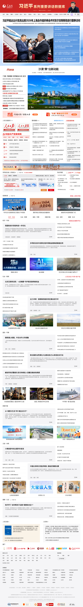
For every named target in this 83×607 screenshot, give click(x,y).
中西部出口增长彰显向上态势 (63, 223)
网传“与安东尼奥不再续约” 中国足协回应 (11, 467)
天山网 (37, 579)
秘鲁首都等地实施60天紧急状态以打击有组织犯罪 (13, 356)
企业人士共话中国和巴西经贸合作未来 (65, 339)
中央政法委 (30, 570)
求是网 (4, 577)
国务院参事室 (38, 572)
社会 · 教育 (24, 217)
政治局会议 (10, 140)
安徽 (49, 555)
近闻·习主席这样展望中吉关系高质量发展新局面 (45, 23)
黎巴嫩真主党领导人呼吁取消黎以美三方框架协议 (13, 353)
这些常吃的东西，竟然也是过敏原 (64, 513)
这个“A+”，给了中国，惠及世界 (73, 139)
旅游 (9, 460)
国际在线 (37, 577)
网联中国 (47, 217)
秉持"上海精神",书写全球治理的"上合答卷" (65, 54)
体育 (12, 460)
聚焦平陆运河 (41, 439)
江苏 (41, 555)
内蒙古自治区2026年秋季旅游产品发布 (65, 409)
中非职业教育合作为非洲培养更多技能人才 (66, 349)
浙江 (45, 555)
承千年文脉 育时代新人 (14, 143)
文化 (6, 460)
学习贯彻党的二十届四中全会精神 (62, 179)
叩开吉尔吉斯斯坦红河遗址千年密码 (14, 212)
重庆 (41, 558)
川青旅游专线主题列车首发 (14, 449)
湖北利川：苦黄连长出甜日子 (63, 503)
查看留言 (44, 190)
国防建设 (10, 383)
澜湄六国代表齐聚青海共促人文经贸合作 (66, 346)
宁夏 (24, 560)
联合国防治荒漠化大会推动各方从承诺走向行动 (46, 355)
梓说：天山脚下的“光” (71, 143)
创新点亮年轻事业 (7, 79)
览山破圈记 (34, 72)
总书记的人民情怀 (62, 175)
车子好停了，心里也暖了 (62, 293)
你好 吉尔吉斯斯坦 (63, 35)
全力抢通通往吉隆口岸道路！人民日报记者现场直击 (73, 152)
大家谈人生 (41, 495)
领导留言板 (6, 172)
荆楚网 (45, 579)
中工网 (20, 577)
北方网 (62, 579)
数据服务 (53, 587)
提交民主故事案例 (28, 172)
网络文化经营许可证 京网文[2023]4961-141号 (32, 597)
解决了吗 (47, 175)
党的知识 (26, 140)
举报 (68, 14)
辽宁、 (45, 179)
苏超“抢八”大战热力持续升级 (9, 471)
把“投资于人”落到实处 (14, 147)
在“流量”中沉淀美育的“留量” (63, 457)
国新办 (54, 572)
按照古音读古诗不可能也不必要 (9, 311)
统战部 (12, 570)
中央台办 (37, 570)
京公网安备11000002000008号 (69, 597)
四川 (45, 558)
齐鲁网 (20, 579)
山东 (12, 558)
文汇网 (54, 579)
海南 (37, 558)
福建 (3, 558)
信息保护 (67, 587)
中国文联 (12, 582)
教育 (7, 276)
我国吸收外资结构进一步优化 (15, 226)
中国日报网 (38, 574)
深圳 (33, 560)
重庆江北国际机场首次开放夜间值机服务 (66, 423)
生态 (34, 254)
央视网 (12, 574)
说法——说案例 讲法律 (75, 185)
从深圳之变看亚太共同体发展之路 (11, 81)
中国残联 (4, 582)
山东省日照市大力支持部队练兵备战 (65, 377)
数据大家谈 (14, 272)
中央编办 (46, 570)
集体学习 (16, 140)
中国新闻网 (46, 574)
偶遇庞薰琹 (59, 450)
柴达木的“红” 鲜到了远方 (38, 154)
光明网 (20, 574)
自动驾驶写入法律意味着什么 (9, 255)
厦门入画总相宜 (60, 446)
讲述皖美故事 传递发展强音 (14, 439)
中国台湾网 (55, 577)
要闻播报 (34, 120)
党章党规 (21, 140)
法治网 (12, 577)
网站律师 (62, 587)
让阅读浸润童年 (14, 495)
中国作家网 (21, 582)
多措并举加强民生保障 (8, 83)
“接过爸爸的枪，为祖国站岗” (63, 374)
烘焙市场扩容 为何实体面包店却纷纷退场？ (66, 510)
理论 (6, 143)
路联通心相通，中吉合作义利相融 (17, 338)
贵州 (49, 558)
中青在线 (71, 574)
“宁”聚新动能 (39, 72)
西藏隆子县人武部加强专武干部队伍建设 (66, 381)
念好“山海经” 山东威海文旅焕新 (56, 154)
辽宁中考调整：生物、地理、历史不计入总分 (67, 412)
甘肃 (16, 560)
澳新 (68, 555)
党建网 (54, 582)
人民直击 (72, 189)
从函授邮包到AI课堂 (14, 328)
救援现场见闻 (20, 98)
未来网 (70, 577)
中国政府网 (21, 572)
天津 (8, 555)
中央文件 (49, 10)
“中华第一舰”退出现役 (68, 401)
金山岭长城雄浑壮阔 (41, 328)
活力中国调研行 (73, 182)
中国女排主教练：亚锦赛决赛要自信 (10, 474)
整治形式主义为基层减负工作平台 (11, 160)
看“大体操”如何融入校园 (8, 307)
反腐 (6, 150)
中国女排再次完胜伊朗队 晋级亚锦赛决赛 (44, 466)
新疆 (28, 560)
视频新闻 (5, 195)
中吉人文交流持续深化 (60, 47)
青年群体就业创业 (62, 189)
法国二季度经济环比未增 (41, 401)
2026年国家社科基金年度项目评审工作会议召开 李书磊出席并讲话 (40, 125)
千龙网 (4, 579)
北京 (3, 555)
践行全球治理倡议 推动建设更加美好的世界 (65, 60)
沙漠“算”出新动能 (48, 69)
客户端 (61, 14)
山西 (16, 555)
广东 (28, 558)
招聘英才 (28, 587)
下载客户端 (21, 172)
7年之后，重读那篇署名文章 (11, 60)
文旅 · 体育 (59, 217)
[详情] (48, 533)
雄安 (37, 560)
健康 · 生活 (71, 217)
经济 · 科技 (11, 217)
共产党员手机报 (24, 160)
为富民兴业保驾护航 (13, 153)
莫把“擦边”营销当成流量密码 (41, 212)
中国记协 (46, 572)
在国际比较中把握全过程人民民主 (14, 86)
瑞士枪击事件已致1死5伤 (23, 108)
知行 (9, 137)
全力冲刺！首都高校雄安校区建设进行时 (44, 299)
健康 (6, 516)
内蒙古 (20, 555)
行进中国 (60, 185)
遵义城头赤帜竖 (12, 157)
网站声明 (57, 587)
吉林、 (48, 179)
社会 (4, 276)
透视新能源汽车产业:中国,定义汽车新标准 (13, 91)
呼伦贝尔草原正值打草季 (68, 328)
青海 (20, 560)
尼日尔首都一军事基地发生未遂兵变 (10, 367)
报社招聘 (23, 587)
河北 (12, 555)
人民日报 (5, 521)
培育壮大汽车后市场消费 (62, 230)
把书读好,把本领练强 (11, 88)
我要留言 (51, 190)
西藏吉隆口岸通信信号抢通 (11, 98)
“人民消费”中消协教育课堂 (14, 516)
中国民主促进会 (31, 582)
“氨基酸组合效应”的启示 (62, 384)
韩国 (63, 555)
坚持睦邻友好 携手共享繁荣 (62, 23)
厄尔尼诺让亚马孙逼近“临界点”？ (68, 272)
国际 (4, 332)
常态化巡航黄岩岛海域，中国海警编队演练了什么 (73, 148)
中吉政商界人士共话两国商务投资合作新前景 (67, 342)
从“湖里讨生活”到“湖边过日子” (16, 411)
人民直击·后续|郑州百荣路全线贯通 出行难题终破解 (13, 100)
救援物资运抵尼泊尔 (42, 160)
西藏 (8, 560)
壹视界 (21, 137)
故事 (13, 137)
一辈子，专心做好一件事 (8, 241)
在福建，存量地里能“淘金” (38, 150)
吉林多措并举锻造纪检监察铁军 (16, 150)
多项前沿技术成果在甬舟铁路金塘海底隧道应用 (46, 243)
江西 (8, 558)
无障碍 (64, 14)
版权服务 (48, 587)
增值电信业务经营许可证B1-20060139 (35, 594)
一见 (17, 137)
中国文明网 (71, 572)
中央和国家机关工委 (56, 570)
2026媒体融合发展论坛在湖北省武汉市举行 (14, 538)
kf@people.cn (29, 592)
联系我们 (72, 587)
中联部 (20, 570)
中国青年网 (63, 574)
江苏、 (51, 179)
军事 (7, 332)
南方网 (70, 579)
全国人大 (4, 572)
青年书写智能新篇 (16, 79)
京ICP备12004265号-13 (67, 594)
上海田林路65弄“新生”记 (62, 416)
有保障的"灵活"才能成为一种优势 (16, 105)
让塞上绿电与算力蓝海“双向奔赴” (58, 72)
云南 (41, 180)
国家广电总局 (30, 572)
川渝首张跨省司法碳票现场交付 (64, 283)
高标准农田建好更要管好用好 (63, 234)
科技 (31, 254)
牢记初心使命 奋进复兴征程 (63, 183)
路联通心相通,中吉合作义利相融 (62, 41)
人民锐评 (16, 14)
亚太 (9, 348)
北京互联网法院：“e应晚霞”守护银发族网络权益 (22, 282)
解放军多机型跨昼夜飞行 (68, 212)
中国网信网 (63, 572)
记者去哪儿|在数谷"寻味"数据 (10, 103)
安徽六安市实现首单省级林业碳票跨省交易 (66, 419)
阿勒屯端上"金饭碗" (7, 96)
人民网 (45, 521)
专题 (70, 23)
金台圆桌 (41, 272)
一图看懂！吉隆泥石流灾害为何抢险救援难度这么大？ (73, 156)
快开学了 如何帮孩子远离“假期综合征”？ (19, 505)
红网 (28, 579)
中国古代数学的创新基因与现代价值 (10, 304)
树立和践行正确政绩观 (75, 178)
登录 (78, 14)
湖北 (20, 558)
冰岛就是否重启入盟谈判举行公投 (14, 401)
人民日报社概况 (12, 587)
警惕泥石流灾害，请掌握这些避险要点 (65, 516)
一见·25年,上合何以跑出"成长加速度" (64, 58)
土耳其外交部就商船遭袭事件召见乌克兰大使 (12, 363)
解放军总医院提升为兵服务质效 (64, 370)
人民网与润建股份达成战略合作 (52, 540)
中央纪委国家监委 (6, 570)
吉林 (28, 555)
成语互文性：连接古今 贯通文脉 (64, 460)
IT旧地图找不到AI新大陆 (8, 244)
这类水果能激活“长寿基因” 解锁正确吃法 (66, 506)
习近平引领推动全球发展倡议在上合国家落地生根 (67, 52)
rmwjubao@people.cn (58, 592)
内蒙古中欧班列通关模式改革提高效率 (65, 237)
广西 (33, 558)
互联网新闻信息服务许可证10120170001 (18, 594)
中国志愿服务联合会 (40, 582)
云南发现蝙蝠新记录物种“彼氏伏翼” (10, 248)
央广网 (29, 577)
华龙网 (12, 579)
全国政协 (12, 572)
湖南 (24, 558)
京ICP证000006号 (59, 597)
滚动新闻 (35, 310)
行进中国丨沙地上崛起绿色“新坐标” (56, 107)
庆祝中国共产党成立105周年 (74, 176)
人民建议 (12, 172)
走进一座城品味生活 (69, 439)
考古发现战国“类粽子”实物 (8, 297)
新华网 (4, 574)
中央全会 (5, 140)
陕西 (12, 560)
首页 (4, 14)
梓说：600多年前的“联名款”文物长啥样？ (73, 133)
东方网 (45, 582)
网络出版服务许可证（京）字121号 (48, 597)
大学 (39, 310)
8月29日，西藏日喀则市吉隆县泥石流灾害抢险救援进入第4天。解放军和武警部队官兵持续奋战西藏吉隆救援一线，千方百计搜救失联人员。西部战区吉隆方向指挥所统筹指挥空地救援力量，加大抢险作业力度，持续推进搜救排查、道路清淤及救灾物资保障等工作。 (28, 377)
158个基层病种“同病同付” (62, 290)
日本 (58, 555)
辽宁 (24, 555)
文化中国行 (68, 495)
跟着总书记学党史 (42, 10)
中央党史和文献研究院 (73, 570)
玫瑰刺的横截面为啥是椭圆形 (9, 251)
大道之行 (27, 137)
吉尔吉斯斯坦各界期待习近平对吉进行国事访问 (66, 40)
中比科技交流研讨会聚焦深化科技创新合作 (66, 335)
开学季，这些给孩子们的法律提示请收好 (66, 279)
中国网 (54, 574)
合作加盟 (43, 587)
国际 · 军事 (36, 217)
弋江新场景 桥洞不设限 (54, 145)
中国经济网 (30, 574)
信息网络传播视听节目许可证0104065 (15, 597)
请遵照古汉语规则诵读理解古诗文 (10, 300)
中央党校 (62, 570)
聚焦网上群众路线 (40, 175)
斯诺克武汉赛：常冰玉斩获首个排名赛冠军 (12, 478)
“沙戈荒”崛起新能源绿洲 (47, 72)
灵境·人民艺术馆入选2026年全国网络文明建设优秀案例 (57, 537)
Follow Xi (35, 10)
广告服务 (33, 587)
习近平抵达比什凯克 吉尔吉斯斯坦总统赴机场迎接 (23, 23)
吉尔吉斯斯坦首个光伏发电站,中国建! (64, 46)
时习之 (5, 137)
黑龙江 (33, 555)
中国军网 (46, 577)
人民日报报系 (7, 120)
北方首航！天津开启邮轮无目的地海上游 (73, 160)
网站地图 (62, 558)
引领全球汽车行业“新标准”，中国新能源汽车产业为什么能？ (73, 125)
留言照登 (52, 175)
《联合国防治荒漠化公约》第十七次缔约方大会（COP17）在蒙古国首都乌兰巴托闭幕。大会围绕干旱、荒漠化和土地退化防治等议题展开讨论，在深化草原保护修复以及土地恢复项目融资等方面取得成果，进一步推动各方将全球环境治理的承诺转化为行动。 (53, 360)
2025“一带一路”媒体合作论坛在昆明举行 (13, 540)
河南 (16, 558)
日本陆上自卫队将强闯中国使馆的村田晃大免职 (13, 360)
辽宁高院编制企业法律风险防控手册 (65, 286)
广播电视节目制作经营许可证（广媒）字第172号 (52, 594)
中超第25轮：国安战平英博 (8, 464)
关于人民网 (18, 587)
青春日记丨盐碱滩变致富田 (38, 137)
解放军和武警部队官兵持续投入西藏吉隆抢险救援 (22, 373)
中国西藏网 (63, 577)
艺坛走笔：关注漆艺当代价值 (63, 453)
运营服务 (38, 587)
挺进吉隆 (69, 136)
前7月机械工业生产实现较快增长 (64, 227)
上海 (37, 555)
